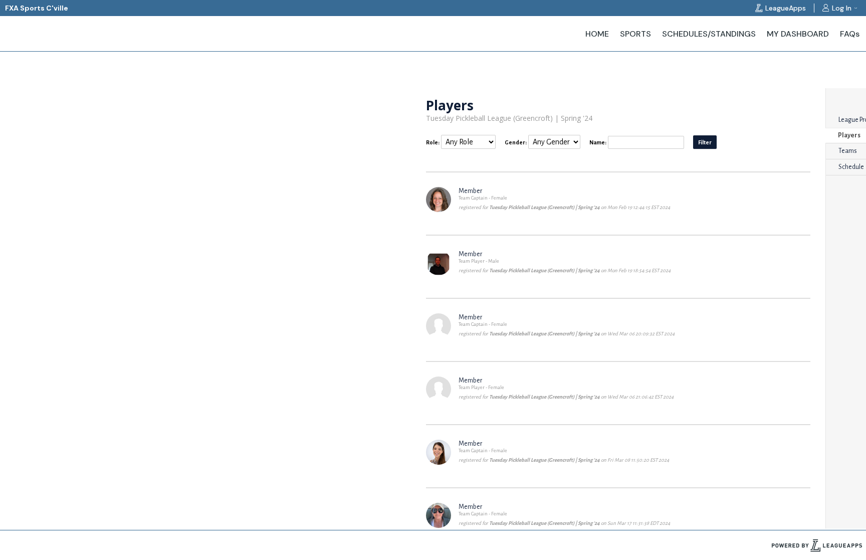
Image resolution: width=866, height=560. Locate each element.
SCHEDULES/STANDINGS (709, 34)
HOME (597, 34)
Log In (841, 8)
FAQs (849, 34)
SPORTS (635, 34)
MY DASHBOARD (798, 34)
